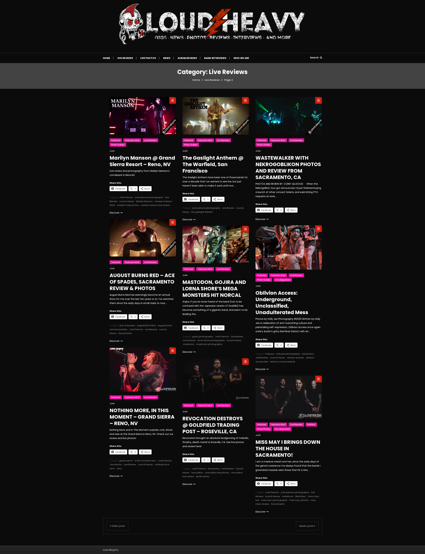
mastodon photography (209, 344)
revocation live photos (217, 472)
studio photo (203, 476)
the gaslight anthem (202, 212)
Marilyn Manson (144, 201)
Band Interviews (215, 58)
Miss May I (300, 496)
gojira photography (202, 336)
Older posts (118, 526)
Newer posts (306, 526)
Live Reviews (150, 140)
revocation (197, 472)
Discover (115, 212)
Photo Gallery (118, 144)
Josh (112, 150)
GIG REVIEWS (125, 58)
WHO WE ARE (241, 58)
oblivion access (295, 357)
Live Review (228, 208)
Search (314, 57)
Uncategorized (282, 279)
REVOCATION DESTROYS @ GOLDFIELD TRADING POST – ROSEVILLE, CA (212, 425)
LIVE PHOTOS (148, 58)
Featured (115, 140)
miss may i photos (299, 500)
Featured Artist (132, 140)
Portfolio (311, 424)
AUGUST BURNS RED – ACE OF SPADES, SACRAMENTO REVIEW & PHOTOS (142, 282)
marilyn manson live (128, 205)
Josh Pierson (126, 197)
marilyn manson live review (155, 205)
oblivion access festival (282, 361)
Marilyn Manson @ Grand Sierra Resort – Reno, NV (142, 161)
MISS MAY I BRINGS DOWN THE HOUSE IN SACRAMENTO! (287, 449)
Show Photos (263, 429)
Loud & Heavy (126, 201)
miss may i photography (274, 500)
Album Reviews (187, 58)
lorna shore (189, 340)
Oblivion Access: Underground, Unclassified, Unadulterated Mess (281, 302)
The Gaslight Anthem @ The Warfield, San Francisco (213, 164)
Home (106, 58)
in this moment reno (145, 460)
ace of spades (127, 325)
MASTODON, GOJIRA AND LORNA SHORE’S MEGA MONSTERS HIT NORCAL (214, 289)
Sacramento (125, 333)
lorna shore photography (211, 340)
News (166, 58)
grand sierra (126, 460)
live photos (308, 353)
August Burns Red (146, 325)
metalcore (287, 496)
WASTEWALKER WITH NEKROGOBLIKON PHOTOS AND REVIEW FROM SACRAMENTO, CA (288, 167)
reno (119, 468)
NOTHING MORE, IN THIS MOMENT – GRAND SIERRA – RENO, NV (142, 417)
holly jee (269, 353)
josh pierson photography (149, 197)
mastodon (188, 344)
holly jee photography (288, 353)
